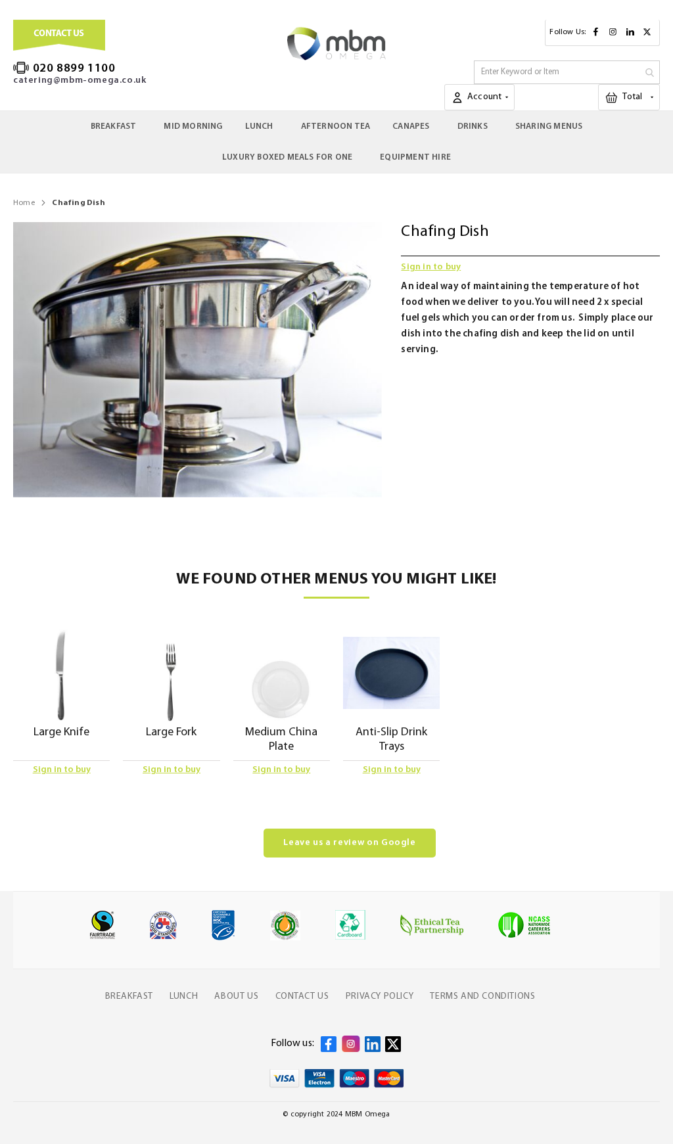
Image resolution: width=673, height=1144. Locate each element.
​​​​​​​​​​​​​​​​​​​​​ (640, 96)
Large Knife (61, 733)
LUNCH (184, 996)
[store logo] (336, 43)
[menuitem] (116, 126)
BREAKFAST (129, 996)
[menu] (336, 142)
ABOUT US (236, 996)
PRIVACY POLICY (379, 996)
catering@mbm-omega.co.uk (79, 80)
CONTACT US (302, 996)
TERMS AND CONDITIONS (482, 996)
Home (24, 203)
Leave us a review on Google (349, 843)
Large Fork (171, 733)
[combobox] (567, 72)
